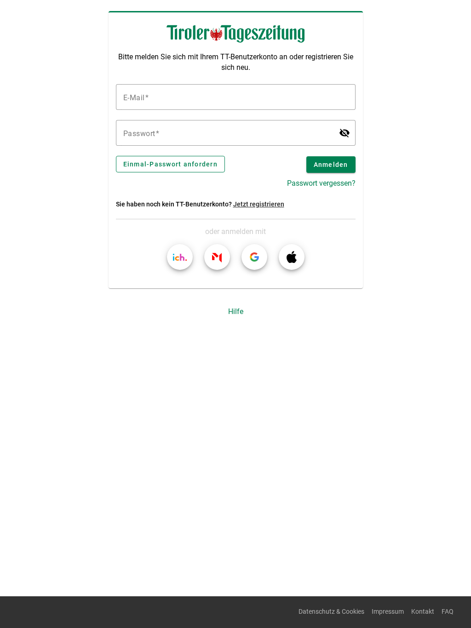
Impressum (388, 612)
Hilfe (235, 311)
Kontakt (422, 612)
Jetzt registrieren (258, 204)
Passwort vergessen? (321, 183)
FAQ (448, 612)
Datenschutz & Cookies (331, 612)
